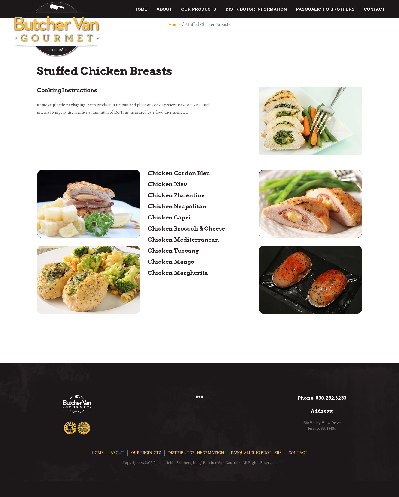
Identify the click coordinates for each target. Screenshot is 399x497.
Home (140, 9)
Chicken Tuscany (173, 250)
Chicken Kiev (167, 184)
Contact (374, 9)
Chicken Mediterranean (183, 239)
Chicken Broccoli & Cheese (186, 228)
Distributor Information (256, 9)
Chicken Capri (169, 217)
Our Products (198, 9)
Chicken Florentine (176, 195)
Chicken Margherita (178, 272)
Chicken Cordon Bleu (179, 173)
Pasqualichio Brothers (325, 9)
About (164, 9)
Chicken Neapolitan (177, 206)
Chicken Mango (171, 261)
